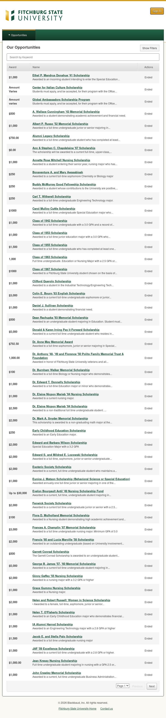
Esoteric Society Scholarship (51, 467)
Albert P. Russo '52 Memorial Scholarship (60, 124)
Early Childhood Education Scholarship (59, 430)
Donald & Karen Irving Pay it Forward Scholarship (65, 330)
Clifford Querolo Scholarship (51, 281)
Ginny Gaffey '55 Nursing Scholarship (57, 576)
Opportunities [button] (19, 35)
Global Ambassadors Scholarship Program (61, 99)
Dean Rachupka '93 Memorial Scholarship (60, 317)
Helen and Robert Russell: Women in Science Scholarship (71, 600)
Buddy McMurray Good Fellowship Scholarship (64, 184)
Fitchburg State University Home (77, 708)
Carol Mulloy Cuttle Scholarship (53, 208)
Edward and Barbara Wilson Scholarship (59, 442)
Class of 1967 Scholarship (49, 269)
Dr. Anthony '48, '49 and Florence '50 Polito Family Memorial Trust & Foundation (78, 356)
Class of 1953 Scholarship (49, 233)
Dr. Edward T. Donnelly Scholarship (56, 382)
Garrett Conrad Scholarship (50, 551)
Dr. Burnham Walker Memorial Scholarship (61, 370)
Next (152, 686)
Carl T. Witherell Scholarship (51, 196)
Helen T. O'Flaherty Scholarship (53, 612)
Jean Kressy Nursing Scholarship (54, 661)
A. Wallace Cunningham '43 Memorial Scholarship (66, 111)
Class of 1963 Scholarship (49, 257)
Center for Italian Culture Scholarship (57, 87)
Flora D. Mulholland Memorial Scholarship (60, 515)
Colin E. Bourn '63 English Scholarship (58, 293)
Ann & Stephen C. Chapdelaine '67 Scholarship (63, 148)
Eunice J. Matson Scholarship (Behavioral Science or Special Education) (81, 479)
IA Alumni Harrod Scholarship (52, 624)
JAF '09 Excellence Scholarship (53, 648)
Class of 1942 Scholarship (49, 220)
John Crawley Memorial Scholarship (56, 673)
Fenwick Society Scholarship (51, 503)
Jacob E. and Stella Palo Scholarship (57, 636)
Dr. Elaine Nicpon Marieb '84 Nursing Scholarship (65, 394)
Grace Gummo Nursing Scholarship (56, 588)
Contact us (106, 708)
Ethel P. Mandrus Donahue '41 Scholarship (61, 75)
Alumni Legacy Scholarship (51, 136)
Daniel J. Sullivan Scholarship (52, 305)
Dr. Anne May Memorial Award (52, 342)
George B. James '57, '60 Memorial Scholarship (64, 564)
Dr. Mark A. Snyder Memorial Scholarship (60, 418)
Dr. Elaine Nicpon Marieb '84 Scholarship (59, 406)
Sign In (157, 11)
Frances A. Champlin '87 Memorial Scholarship (64, 527)
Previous (137, 686)
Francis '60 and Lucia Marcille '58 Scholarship (63, 539)
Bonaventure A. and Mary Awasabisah (57, 172)
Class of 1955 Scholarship (49, 245)
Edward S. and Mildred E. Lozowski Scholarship (64, 455)
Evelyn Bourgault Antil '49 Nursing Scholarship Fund (68, 491)
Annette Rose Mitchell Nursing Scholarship (61, 160)
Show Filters (149, 48)
